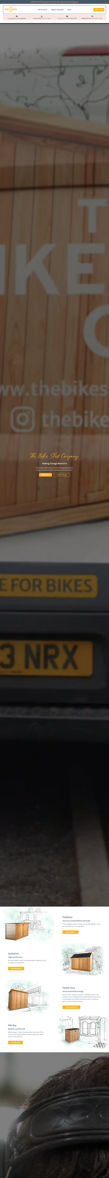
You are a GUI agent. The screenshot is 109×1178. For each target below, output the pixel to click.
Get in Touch (99, 10)
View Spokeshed (16, 968)
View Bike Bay (15, 1042)
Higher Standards (57, 10)
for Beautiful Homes (92, 18)
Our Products (42, 10)
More (69, 10)
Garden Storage (62, 475)
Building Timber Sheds (67, 18)
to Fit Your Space (42, 18)
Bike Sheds (45, 475)
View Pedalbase (70, 932)
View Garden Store (71, 1007)
